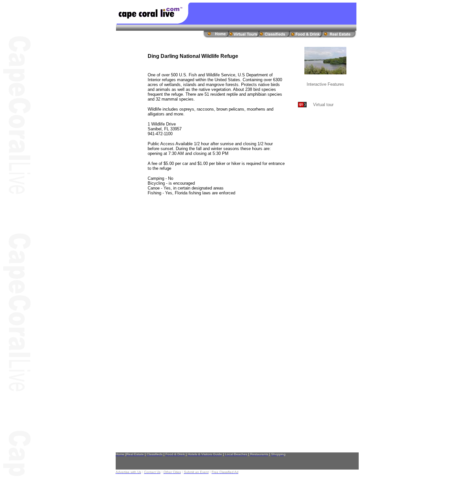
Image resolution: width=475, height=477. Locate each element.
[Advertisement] (316, 220)
